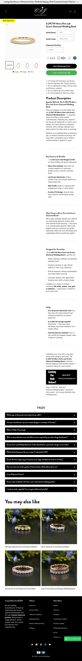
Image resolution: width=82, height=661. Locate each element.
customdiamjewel (44, 656)
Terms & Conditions (35, 614)
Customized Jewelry (60, 619)
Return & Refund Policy (36, 623)
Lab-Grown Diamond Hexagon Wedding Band (58, 589)
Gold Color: (51, 39)
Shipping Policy (34, 619)
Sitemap (32, 628)
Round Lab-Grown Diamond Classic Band (20, 589)
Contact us (57, 637)
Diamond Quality (53, 45)
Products (56, 614)
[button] (6, 11)
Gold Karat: (51, 32)
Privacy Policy (33, 610)
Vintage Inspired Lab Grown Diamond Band (21, 547)
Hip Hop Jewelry (59, 623)
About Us (32, 605)
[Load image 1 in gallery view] (10, 65)
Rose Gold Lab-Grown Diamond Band (55, 547)
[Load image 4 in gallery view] (27, 65)
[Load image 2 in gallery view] (18, 65)
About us (56, 610)
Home (55, 605)
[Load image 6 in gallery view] (36, 65)
